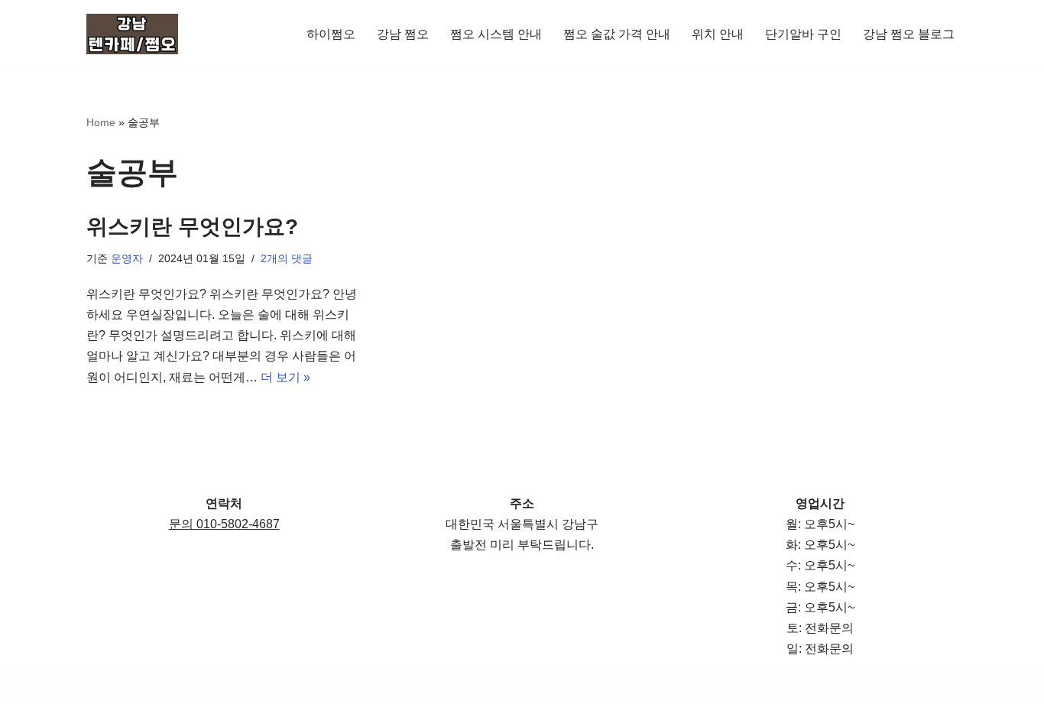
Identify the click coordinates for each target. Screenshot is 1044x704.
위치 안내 (718, 34)
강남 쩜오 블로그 (909, 34)
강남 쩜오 (403, 34)
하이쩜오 (330, 34)
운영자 (127, 258)
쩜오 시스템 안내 (496, 34)
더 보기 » (285, 377)
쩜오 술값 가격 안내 (616, 34)
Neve (100, 684)
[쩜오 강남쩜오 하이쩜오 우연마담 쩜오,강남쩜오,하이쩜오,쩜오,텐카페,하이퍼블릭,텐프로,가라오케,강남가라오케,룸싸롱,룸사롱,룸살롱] (132, 34)
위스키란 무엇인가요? (192, 226)
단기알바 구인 (803, 34)
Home (100, 122)
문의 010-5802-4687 (224, 523)
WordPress (223, 684)
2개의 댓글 (287, 258)
